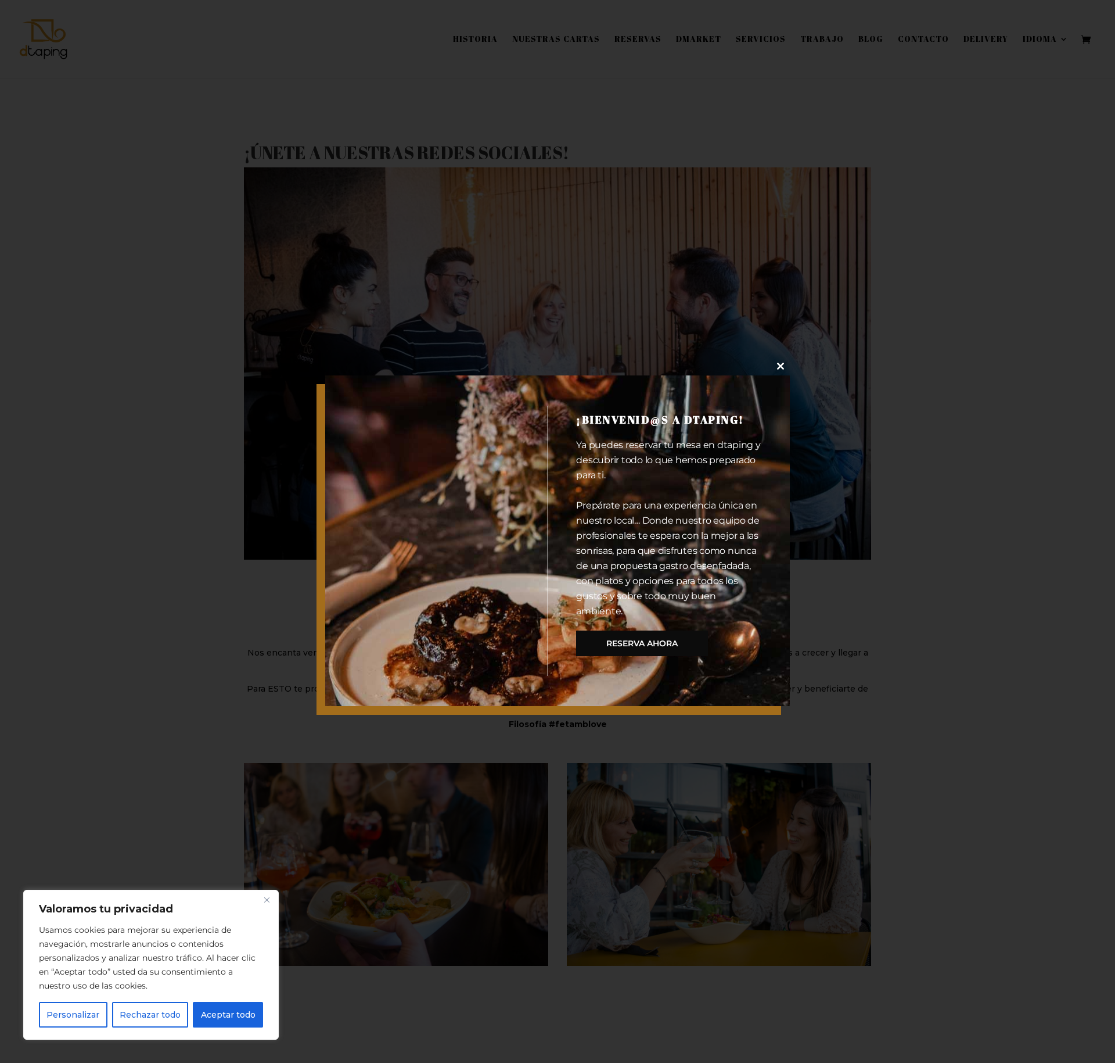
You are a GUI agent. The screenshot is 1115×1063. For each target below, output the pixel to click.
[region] (151, 965)
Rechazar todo (150, 1015)
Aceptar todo (228, 1015)
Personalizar (72, 1015)
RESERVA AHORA (642, 643)
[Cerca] (267, 900)
